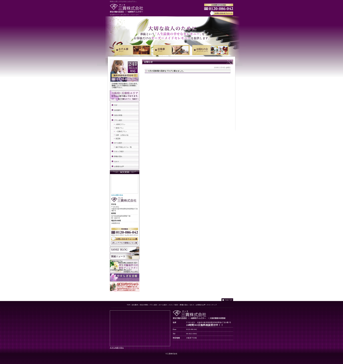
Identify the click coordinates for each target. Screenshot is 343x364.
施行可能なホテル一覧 (124, 147)
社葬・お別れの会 (122, 135)
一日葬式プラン (121, 131)
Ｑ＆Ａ (116, 161)
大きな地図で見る (117, 195)
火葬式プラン (120, 124)
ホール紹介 (118, 143)
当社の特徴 (118, 115)
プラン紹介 (118, 120)
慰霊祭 (118, 139)
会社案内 (117, 110)
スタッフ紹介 (119, 151)
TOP (115, 105)
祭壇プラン (120, 128)
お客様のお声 (119, 166)
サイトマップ (212, 305)
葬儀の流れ (118, 156)
